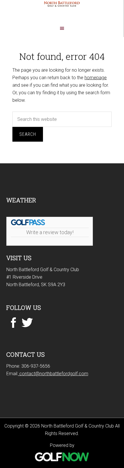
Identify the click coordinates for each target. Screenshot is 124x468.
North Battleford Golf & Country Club (62, 11)
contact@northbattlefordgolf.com (53, 373)
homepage (95, 77)
